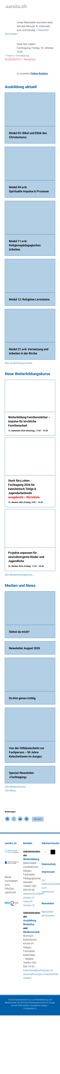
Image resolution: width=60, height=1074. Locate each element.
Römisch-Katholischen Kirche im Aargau (37, 1003)
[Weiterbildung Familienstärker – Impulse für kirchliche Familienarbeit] (30, 381)
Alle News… (11, 790)
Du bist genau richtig (22, 698)
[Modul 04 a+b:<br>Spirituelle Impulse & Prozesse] (30, 163)
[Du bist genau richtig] (30, 674)
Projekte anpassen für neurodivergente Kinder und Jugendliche (26, 557)
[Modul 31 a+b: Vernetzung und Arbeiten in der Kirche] (30, 325)
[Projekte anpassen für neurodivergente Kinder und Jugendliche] (30, 511)
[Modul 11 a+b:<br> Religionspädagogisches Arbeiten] (30, 217)
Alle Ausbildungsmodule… (19, 363)
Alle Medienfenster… (16, 786)
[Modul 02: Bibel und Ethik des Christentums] (30, 109)
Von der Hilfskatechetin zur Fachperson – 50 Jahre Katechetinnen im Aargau (26, 752)
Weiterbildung (31, 859)
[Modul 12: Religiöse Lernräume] (30, 275)
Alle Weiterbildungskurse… (19, 574)
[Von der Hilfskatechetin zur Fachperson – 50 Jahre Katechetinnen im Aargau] (30, 724)
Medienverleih (31, 932)
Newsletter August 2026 (24, 648)
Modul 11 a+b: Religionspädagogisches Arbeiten (25, 245)
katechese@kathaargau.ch (38, 970)
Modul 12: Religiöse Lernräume (29, 299)
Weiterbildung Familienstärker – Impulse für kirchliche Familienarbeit (29, 421)
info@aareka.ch (30, 1008)
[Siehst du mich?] (30, 608)
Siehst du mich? (19, 631)
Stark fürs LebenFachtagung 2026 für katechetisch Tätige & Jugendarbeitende (24, 489)
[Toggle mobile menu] (54, 5)
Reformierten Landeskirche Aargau (32, 1005)
